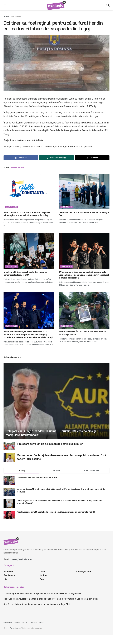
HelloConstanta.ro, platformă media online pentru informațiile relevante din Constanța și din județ (27, 214)
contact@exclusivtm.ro (21, 559)
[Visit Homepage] (56, 5)
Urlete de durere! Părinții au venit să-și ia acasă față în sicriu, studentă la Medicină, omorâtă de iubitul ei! (61, 490)
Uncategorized (83, 571)
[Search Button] (108, 5)
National (44, 575)
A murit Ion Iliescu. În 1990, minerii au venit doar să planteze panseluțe (82, 333)
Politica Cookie (37, 622)
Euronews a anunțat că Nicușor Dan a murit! (37, 478)
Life (5, 579)
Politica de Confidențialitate (15, 622)
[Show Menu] (5, 5)
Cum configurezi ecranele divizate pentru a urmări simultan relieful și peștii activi (42, 593)
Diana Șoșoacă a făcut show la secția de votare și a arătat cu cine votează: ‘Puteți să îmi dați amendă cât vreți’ (59, 501)
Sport (42, 579)
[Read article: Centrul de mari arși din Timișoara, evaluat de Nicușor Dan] (84, 191)
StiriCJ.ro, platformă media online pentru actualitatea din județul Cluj (37, 604)
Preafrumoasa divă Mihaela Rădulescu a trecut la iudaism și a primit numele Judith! (56, 512)
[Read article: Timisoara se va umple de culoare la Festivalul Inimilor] (9, 446)
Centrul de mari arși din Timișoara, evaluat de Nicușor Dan (84, 214)
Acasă (6, 16)
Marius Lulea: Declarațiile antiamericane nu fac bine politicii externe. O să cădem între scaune (61, 457)
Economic (8, 571)
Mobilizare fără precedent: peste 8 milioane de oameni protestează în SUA (25, 273)
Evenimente (16, 16)
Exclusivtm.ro (15, 628)
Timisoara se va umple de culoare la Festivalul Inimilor (50, 443)
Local (42, 571)
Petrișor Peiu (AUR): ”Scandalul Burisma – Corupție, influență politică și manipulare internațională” (51, 433)
